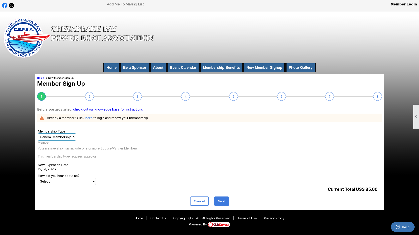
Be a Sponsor (134, 67)
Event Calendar (183, 67)
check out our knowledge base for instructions (108, 109)
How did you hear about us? (58, 176)
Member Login (404, 4)
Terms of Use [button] (247, 218)
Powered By (198, 224)
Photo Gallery (301, 67)
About (158, 67)
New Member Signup (264, 67)
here (89, 118)
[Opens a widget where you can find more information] (403, 227)
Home (111, 67)
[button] (199, 201)
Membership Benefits (221, 67)
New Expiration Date (53, 165)
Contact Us (158, 218)
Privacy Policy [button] (274, 218)
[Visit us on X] (11, 5)
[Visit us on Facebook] (5, 5)
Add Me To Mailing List (125, 4)
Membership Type (51, 131)
